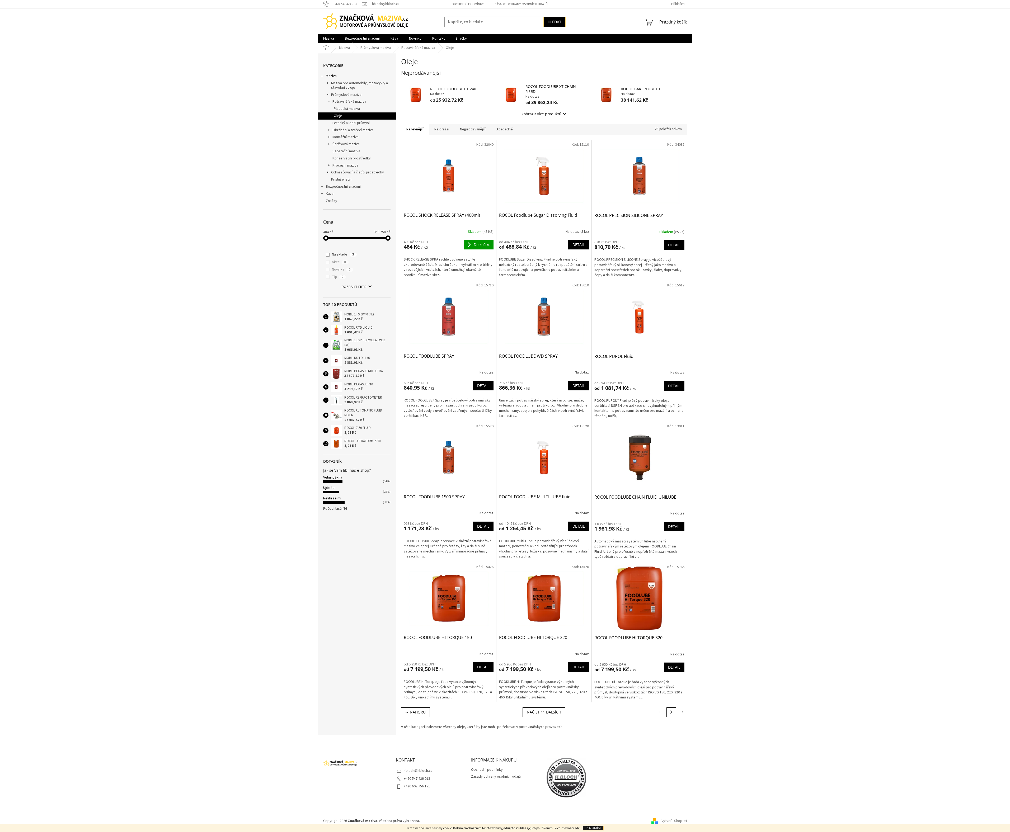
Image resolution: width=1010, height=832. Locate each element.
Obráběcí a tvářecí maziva (353, 130)
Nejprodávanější (473, 129)
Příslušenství (341, 179)
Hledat (554, 21)
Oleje (338, 116)
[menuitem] (328, 38)
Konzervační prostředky (351, 158)
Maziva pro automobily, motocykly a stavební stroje (359, 85)
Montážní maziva (345, 137)
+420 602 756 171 (417, 786)
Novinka (341, 269)
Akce (339, 262)
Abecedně (504, 129)
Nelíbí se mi (332, 498)
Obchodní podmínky (468, 4)
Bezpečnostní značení (343, 186)
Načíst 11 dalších (544, 712)
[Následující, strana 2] (671, 712)
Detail (578, 244)
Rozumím (593, 828)
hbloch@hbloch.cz (418, 770)
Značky (331, 201)
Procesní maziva (345, 165)
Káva (329, 193)
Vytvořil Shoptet (674, 821)
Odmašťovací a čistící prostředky (357, 172)
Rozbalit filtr (354, 287)
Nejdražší (441, 129)
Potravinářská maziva (349, 101)
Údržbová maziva (346, 144)
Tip (337, 277)
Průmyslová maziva (346, 94)
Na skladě (343, 254)
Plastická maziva (347, 108)
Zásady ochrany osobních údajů (521, 4)
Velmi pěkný (332, 477)
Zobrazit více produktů (541, 113)
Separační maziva (346, 151)
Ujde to (329, 487)
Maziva (331, 76)
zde (577, 828)
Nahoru (418, 712)
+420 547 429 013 (417, 778)
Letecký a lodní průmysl (351, 123)
